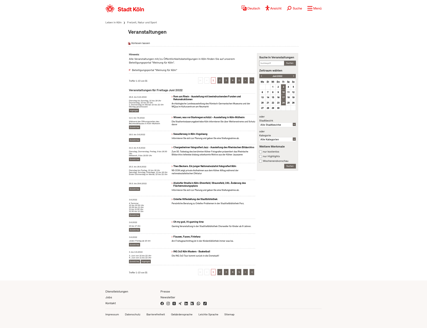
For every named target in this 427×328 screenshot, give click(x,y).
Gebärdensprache (181, 314)
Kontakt (110, 303)
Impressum (112, 314)
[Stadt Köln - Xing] (180, 303)
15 (273, 97)
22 (273, 102)
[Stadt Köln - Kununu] (192, 303)
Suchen (289, 63)
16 (278, 97)
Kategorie (265, 133)
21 (268, 102)
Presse (165, 291)
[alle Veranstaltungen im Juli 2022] (294, 76)
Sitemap (229, 314)
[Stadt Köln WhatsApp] (198, 303)
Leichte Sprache (208, 314)
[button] (314, 8)
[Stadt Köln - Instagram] (168, 303)
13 (262, 97)
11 (288, 92)
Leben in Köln (113, 22)
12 (293, 92)
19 (293, 97)
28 (268, 108)
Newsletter (167, 297)
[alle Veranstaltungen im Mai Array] (261, 76)
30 (278, 108)
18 (288, 97)
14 (268, 97)
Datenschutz (132, 314)
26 (293, 102)
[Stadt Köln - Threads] (174, 303)
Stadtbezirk (266, 118)
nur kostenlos (271, 151)
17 (283, 97)
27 (262, 108)
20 (262, 102)
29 (273, 108)
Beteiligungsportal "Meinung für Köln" (154, 70)
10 (283, 92)
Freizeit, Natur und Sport (142, 22)
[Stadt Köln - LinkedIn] (186, 303)
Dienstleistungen (116, 291)
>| (252, 80)
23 (278, 102)
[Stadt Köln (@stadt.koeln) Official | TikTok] (205, 303)
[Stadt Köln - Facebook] (162, 303)
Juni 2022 (277, 76)
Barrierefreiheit (155, 314)
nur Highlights (271, 156)
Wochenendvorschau (275, 161)
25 (288, 102)
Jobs (108, 297)
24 (283, 102)
